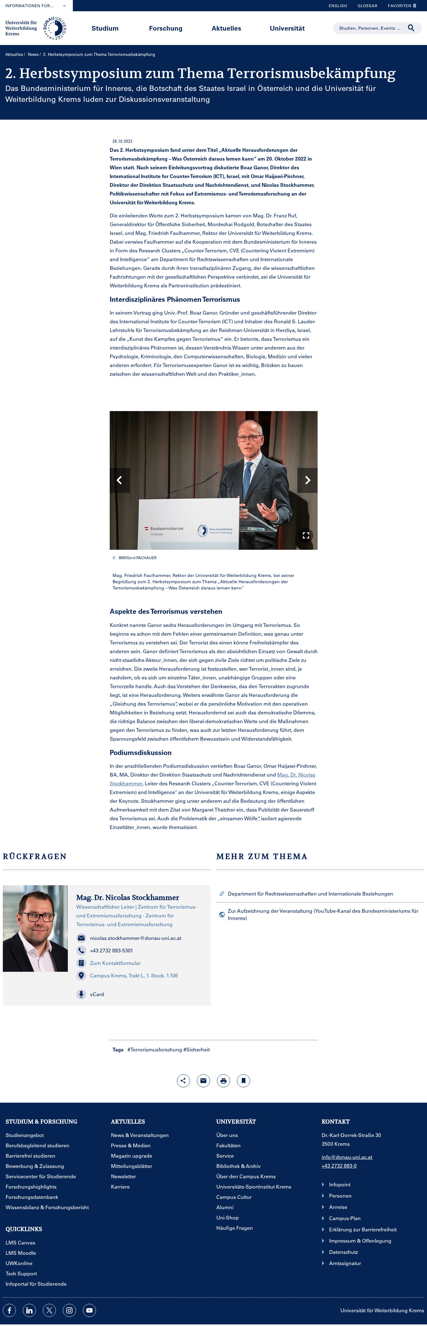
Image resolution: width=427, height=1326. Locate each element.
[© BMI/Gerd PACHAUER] (214, 480)
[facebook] (9, 1310)
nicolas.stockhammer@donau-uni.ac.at (135, 938)
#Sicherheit (196, 1049)
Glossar (365, 7)
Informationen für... (29, 5)
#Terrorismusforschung (155, 1049)
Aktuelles (226, 28)
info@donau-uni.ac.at (347, 1157)
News (33, 54)
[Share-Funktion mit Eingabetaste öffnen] (183, 1080)
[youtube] (89, 1310)
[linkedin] (29, 1310)
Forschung (166, 28)
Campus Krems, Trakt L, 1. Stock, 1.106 (134, 975)
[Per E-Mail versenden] (203, 1080)
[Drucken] (223, 1080)
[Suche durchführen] (411, 28)
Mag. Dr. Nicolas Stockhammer (127, 897)
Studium (105, 28)
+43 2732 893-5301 (111, 950)
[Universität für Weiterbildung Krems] (39, 27)
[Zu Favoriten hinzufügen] (243, 1080)
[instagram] (69, 1310)
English (338, 5)
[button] (306, 535)
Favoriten (397, 7)
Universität (287, 28)
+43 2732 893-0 (339, 1165)
